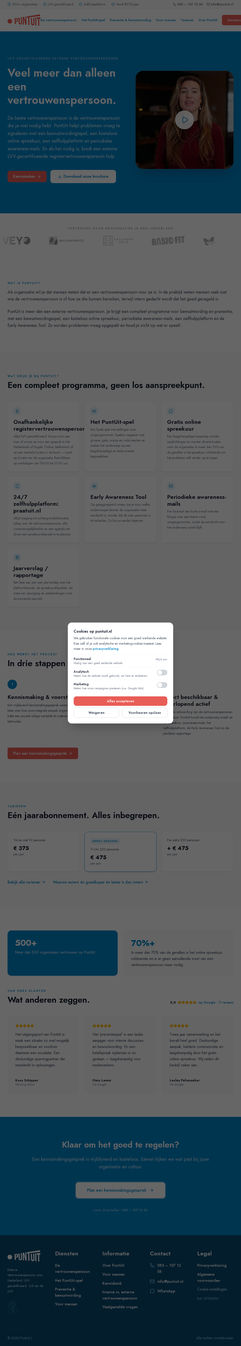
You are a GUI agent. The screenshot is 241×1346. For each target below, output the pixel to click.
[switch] (162, 672)
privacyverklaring (105, 648)
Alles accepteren (120, 701)
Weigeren (96, 712)
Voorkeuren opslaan (145, 712)
